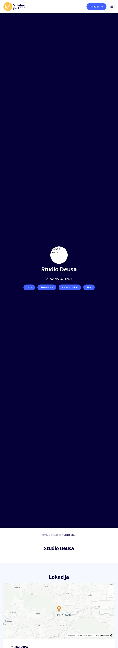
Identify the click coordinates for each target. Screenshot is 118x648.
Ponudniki (56, 534)
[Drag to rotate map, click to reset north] (111, 595)
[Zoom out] (111, 591)
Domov (44, 534)
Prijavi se (95, 6)
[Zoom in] (111, 587)
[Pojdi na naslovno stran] (14, 6)
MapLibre (71, 635)
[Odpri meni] (112, 7)
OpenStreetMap (93, 635)
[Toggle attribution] (111, 635)
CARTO (81, 635)
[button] (59, 609)
